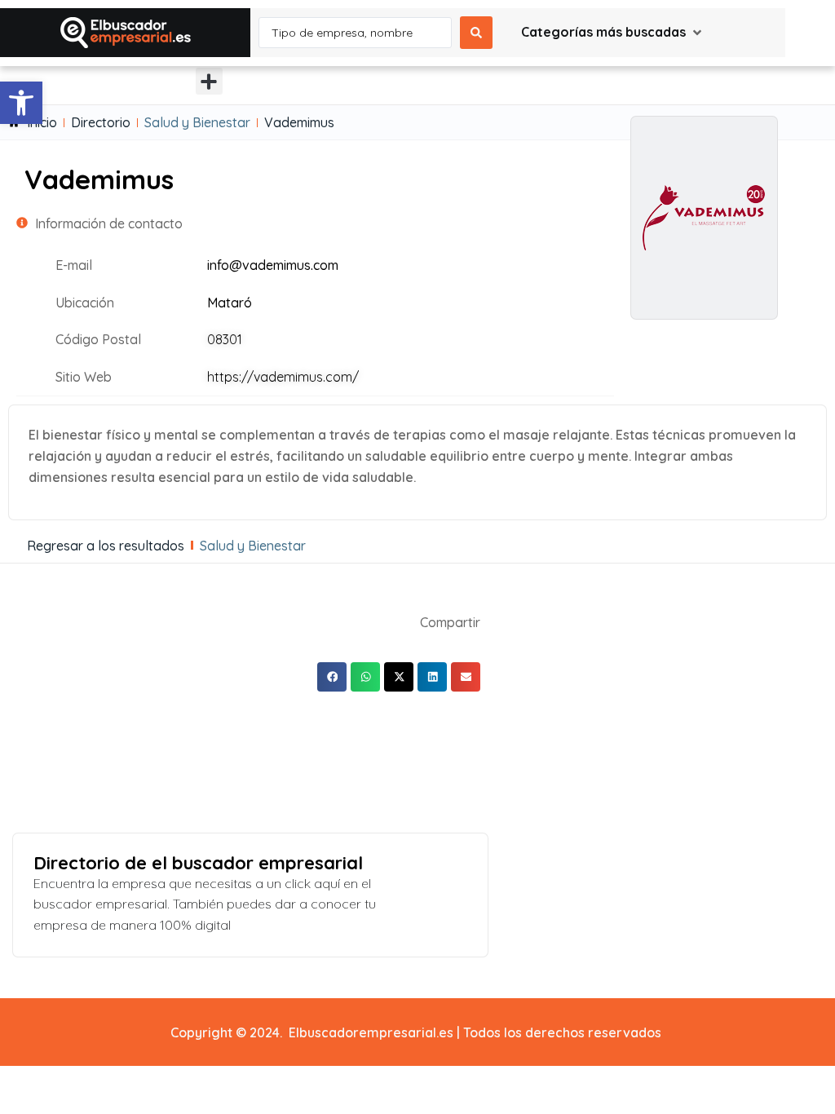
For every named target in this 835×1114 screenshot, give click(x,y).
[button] (21, 103)
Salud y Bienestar (197, 122)
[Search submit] (476, 32)
